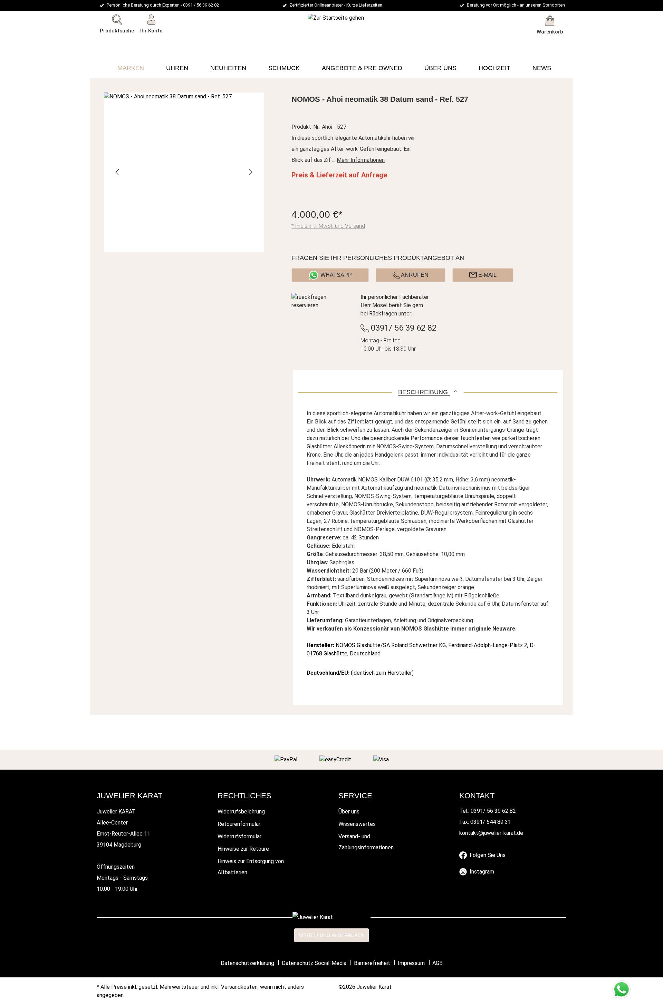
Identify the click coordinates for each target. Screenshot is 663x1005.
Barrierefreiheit (372, 963)
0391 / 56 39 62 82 (201, 5)
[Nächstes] (250, 172)
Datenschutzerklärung (247, 963)
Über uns (348, 811)
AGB (437, 963)
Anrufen (414, 275)
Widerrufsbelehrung (241, 811)
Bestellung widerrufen (331, 935)
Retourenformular (239, 824)
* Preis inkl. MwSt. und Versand (328, 226)
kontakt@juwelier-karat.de (491, 833)
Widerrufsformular (239, 836)
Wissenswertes (357, 824)
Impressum (411, 963)
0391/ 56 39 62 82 (402, 328)
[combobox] (127, 43)
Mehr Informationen (361, 160)
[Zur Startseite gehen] (317, 17)
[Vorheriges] (117, 172)
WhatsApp (336, 275)
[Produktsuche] (166, 43)
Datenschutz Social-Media (314, 963)
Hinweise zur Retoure (243, 849)
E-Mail (487, 275)
